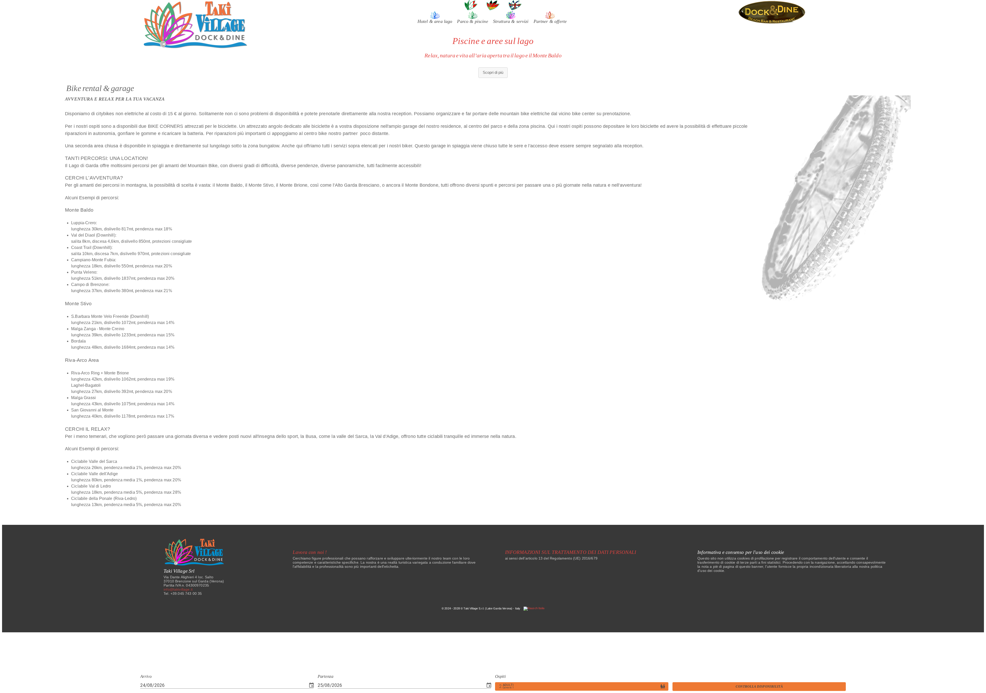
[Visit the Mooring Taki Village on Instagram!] (486, 531)
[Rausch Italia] (534, 608)
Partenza (325, 676)
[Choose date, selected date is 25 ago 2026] (489, 685)
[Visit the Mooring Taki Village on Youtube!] (502, 531)
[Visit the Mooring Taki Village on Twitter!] (516, 531)
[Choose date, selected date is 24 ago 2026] (311, 685)
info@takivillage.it (178, 589)
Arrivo (145, 676)
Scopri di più (493, 72)
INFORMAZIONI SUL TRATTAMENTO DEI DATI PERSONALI (570, 552)
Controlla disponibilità (759, 686)
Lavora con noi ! (310, 552)
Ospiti (500, 676)
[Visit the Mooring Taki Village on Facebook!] (471, 531)
